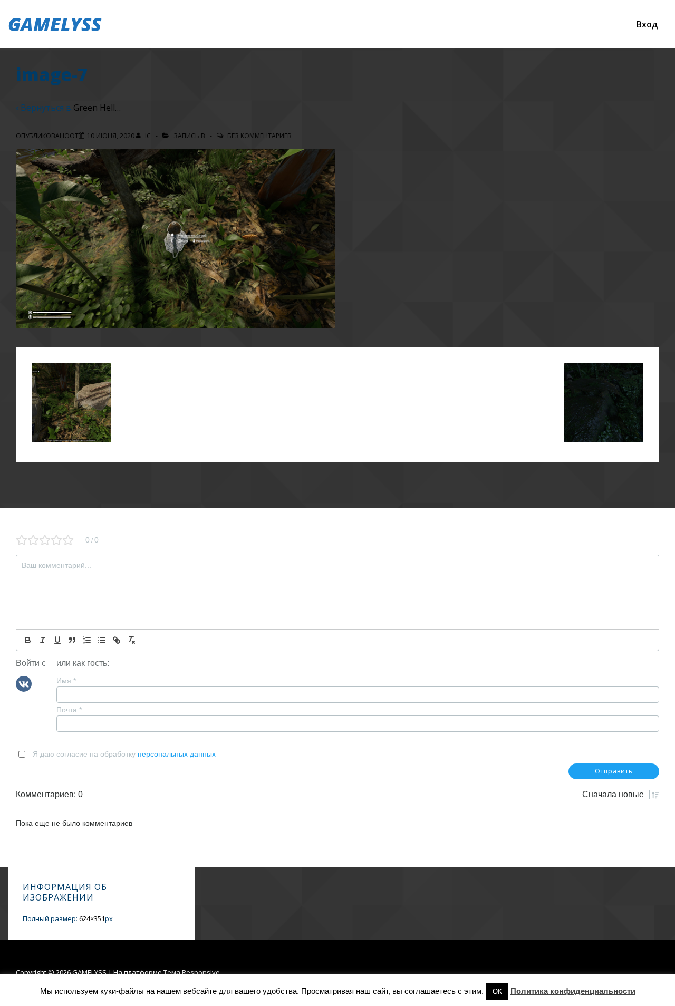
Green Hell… (97, 107)
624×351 (92, 918)
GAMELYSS (54, 24)
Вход (647, 24)
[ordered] (87, 640)
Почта (69, 709)
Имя (66, 680)
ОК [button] (497, 991)
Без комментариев (259, 135)
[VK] (24, 683)
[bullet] (101, 640)
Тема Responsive (191, 972)
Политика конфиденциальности (572, 990)
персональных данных (177, 754)
